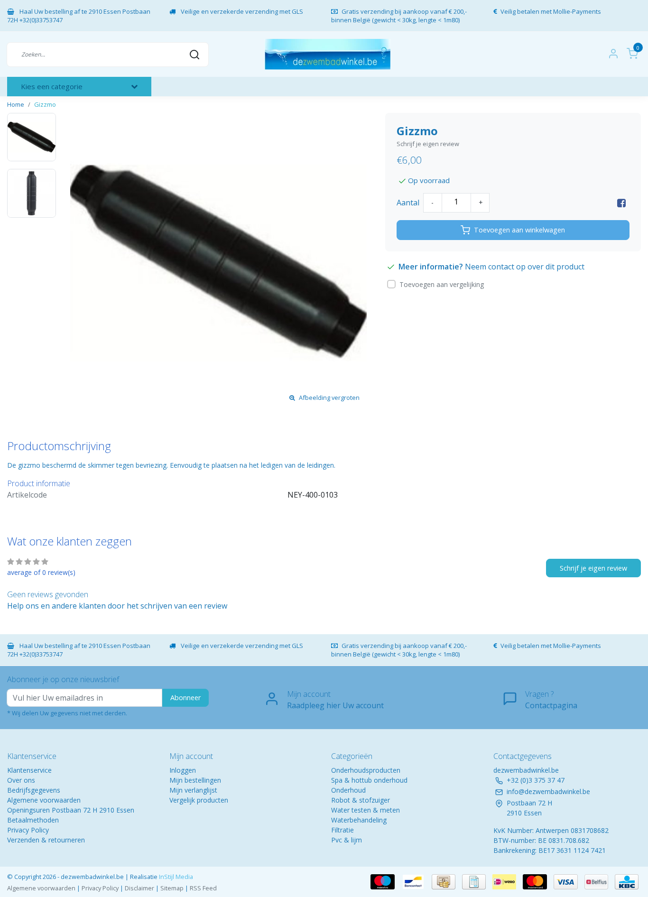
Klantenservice (29, 770)
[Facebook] (621, 202)
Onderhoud (348, 790)
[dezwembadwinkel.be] (327, 54)
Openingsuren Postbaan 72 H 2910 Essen (70, 809)
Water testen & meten (365, 809)
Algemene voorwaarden (44, 800)
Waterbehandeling (359, 819)
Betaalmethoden (33, 819)
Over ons (21, 780)
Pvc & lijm (346, 839)
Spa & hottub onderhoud (369, 780)
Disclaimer (139, 888)
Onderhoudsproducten (365, 770)
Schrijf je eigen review (428, 143)
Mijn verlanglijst (193, 790)
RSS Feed (203, 888)
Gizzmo (45, 104)
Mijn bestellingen (195, 780)
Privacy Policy (28, 829)
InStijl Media (175, 876)
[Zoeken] (194, 54)
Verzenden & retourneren (46, 839)
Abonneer (185, 697)
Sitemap (172, 888)
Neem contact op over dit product (524, 266)
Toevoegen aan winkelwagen (519, 229)
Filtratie (342, 829)
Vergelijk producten (198, 800)
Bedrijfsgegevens (33, 790)
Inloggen (182, 770)
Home (15, 104)
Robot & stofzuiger (360, 800)
